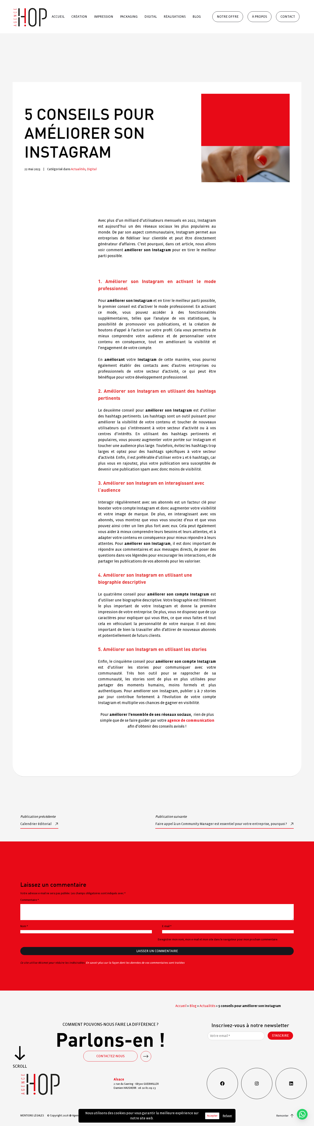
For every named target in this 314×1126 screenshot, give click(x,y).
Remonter (282, 1115)
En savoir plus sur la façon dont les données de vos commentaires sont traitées (135, 962)
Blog (196, 16)
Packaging (129, 16)
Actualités (78, 169)
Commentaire (29, 899)
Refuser (227, 1115)
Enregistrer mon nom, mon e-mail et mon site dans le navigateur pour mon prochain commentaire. (218, 939)
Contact (287, 16)
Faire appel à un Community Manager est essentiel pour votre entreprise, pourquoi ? (221, 824)
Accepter (212, 1115)
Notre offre (228, 16)
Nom (24, 926)
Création (79, 16)
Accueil (58, 16)
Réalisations (175, 16)
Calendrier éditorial (35, 824)
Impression (103, 16)
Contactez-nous (110, 1056)
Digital (150, 16)
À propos (259, 16)
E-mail (167, 926)
